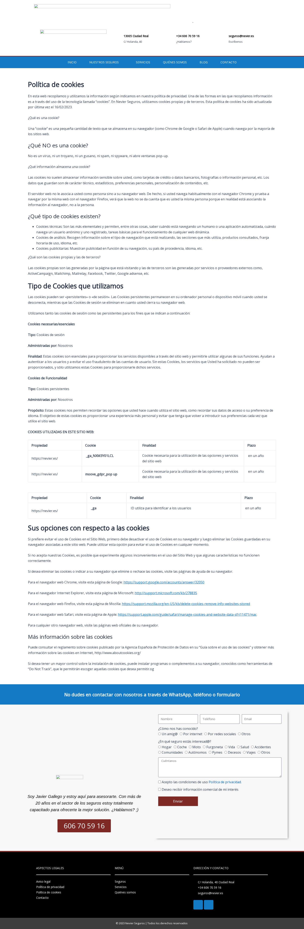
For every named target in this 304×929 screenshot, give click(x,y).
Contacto (228, 62)
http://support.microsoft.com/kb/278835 (166, 593)
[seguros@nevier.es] (223, 39)
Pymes (217, 752)
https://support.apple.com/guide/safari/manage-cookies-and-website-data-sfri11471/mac (187, 614)
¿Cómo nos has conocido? (178, 728)
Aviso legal (43, 881)
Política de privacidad (50, 887)
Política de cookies (48, 892)
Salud (245, 747)
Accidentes (263, 747)
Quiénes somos (175, 62)
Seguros (120, 881)
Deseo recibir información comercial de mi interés (200, 789)
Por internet (192, 734)
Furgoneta (214, 747)
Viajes (251, 752)
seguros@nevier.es (241, 36)
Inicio (72, 62)
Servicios (143, 62)
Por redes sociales (222, 734)
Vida (231, 747)
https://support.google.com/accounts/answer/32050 (163, 582)
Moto (196, 747)
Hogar (167, 747)
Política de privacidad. (225, 782)
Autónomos (197, 752)
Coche (182, 747)
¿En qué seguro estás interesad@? (184, 741)
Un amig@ (170, 734)
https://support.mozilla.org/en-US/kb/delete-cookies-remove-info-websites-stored (186, 603)
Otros (246, 734)
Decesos (234, 752)
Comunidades (172, 752)
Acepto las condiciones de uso (202, 782)
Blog (204, 62)
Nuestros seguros (104, 62)
